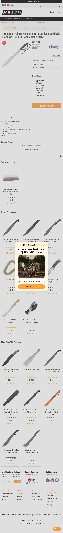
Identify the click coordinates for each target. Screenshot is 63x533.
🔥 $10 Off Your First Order (31, 245)
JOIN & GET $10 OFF (31, 287)
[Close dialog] (45, 244)
